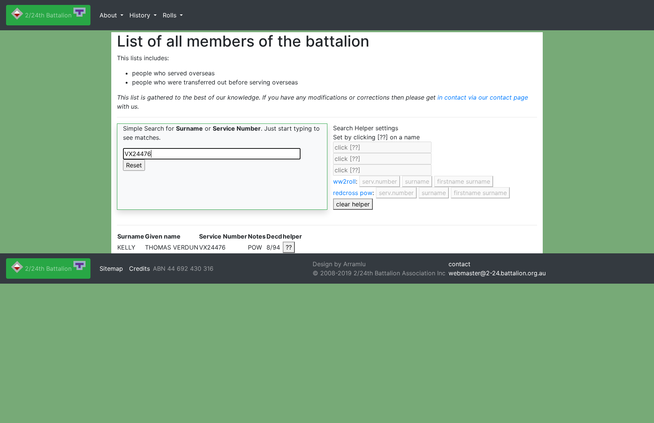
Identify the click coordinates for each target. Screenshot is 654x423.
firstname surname (463, 181)
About (109, 15)
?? (289, 247)
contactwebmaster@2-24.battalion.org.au (497, 268)
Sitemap (111, 268)
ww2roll (344, 181)
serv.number (379, 181)
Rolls (170, 15)
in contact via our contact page (483, 97)
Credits (139, 268)
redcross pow (352, 193)
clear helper (353, 204)
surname (417, 181)
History (140, 15)
